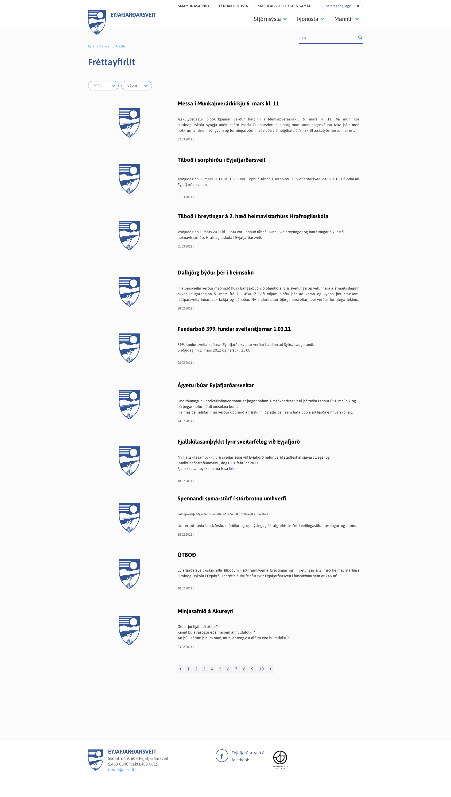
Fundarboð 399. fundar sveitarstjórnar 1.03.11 (234, 329)
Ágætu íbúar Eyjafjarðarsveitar (216, 385)
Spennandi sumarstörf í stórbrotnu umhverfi (232, 498)
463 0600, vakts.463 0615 (134, 764)
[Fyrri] (180, 669)
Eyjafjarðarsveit (100, 46)
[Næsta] (270, 669)
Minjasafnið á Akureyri (205, 611)
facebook (222, 755)
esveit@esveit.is (123, 769)
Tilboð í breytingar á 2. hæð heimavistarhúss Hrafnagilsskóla (253, 216)
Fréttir (120, 46)
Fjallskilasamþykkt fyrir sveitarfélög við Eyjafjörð (239, 441)
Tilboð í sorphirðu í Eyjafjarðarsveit (221, 160)
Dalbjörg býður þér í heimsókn (216, 272)
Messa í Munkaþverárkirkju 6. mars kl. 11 (228, 103)
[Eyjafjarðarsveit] (95, 769)
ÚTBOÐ (187, 555)
